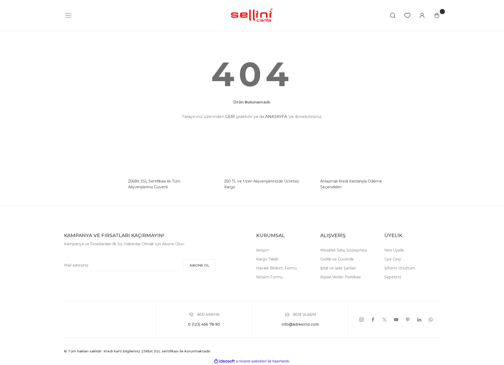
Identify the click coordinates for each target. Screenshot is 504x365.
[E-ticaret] (251, 361)
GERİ (230, 116)
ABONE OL (199, 265)
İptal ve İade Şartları (338, 268)
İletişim (262, 250)
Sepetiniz (392, 277)
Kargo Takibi (267, 259)
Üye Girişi (392, 259)
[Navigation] (68, 15)
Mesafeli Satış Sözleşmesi (343, 250)
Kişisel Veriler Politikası (340, 277)
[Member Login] (422, 15)
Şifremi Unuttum (399, 268)
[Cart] (437, 15)
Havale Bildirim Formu (276, 268)
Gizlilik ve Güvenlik (337, 259)
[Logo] (252, 15)
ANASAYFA (276, 116)
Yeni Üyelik (394, 250)
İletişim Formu (269, 277)
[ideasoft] (224, 361)
